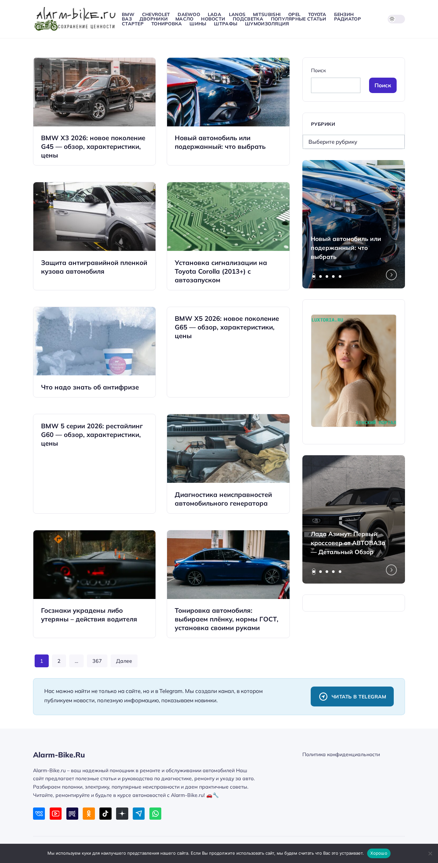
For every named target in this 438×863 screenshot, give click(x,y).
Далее (124, 661)
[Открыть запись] (94, 111)
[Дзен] (122, 813)
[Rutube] (72, 813)
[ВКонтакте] (39, 813)
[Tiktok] (105, 813)
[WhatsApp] (155, 813)
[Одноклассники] (89, 813)
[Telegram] (139, 813)
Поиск (318, 70)
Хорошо (378, 853)
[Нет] (430, 853)
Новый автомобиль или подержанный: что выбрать (346, 248)
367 (97, 661)
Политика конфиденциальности (341, 754)
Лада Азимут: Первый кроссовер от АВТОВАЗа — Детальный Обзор (348, 543)
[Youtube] (56, 813)
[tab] (314, 276)
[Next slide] (391, 274)
